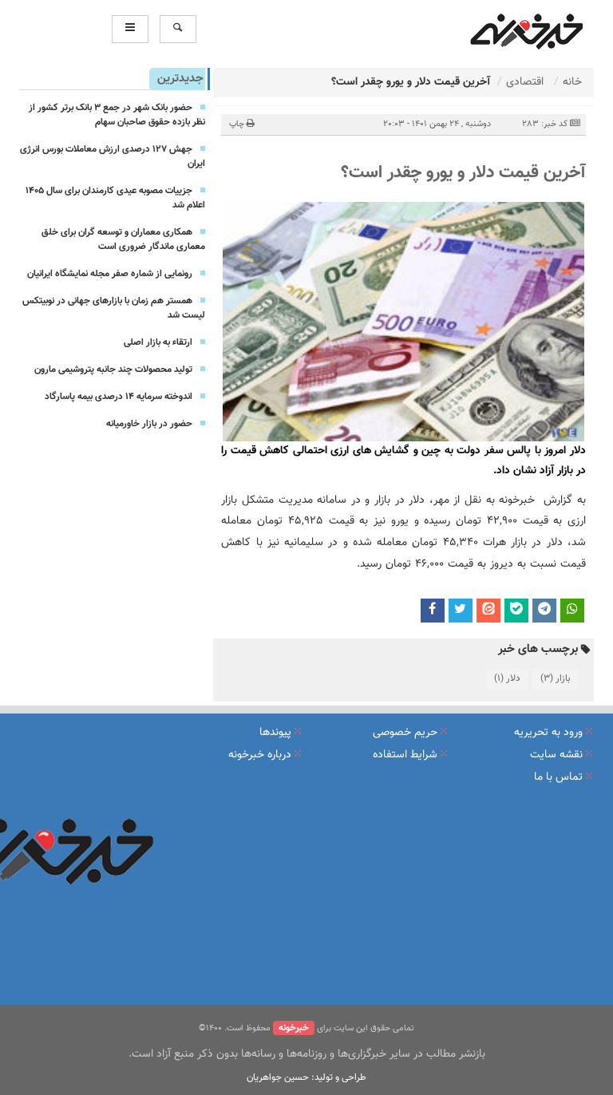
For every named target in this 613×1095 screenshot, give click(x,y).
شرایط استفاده (405, 755)
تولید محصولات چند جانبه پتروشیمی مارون (113, 369)
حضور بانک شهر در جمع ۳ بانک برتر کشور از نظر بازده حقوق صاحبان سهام (117, 115)
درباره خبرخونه (259, 755)
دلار (507, 678)
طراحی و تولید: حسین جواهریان (306, 1077)
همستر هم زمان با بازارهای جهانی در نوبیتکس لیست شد (113, 308)
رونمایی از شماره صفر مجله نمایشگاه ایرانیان (109, 274)
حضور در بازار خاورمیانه (149, 424)
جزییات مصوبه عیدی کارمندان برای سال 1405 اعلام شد (115, 198)
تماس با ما (558, 777)
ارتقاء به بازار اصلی (158, 342)
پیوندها (275, 732)
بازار (555, 678)
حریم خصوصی (405, 732)
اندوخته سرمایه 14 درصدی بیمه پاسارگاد (118, 396)
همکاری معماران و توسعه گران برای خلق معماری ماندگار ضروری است (123, 239)
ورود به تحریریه (548, 732)
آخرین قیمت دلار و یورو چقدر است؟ (463, 173)
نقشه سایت (556, 755)
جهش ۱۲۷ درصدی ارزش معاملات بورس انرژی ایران (112, 156)
